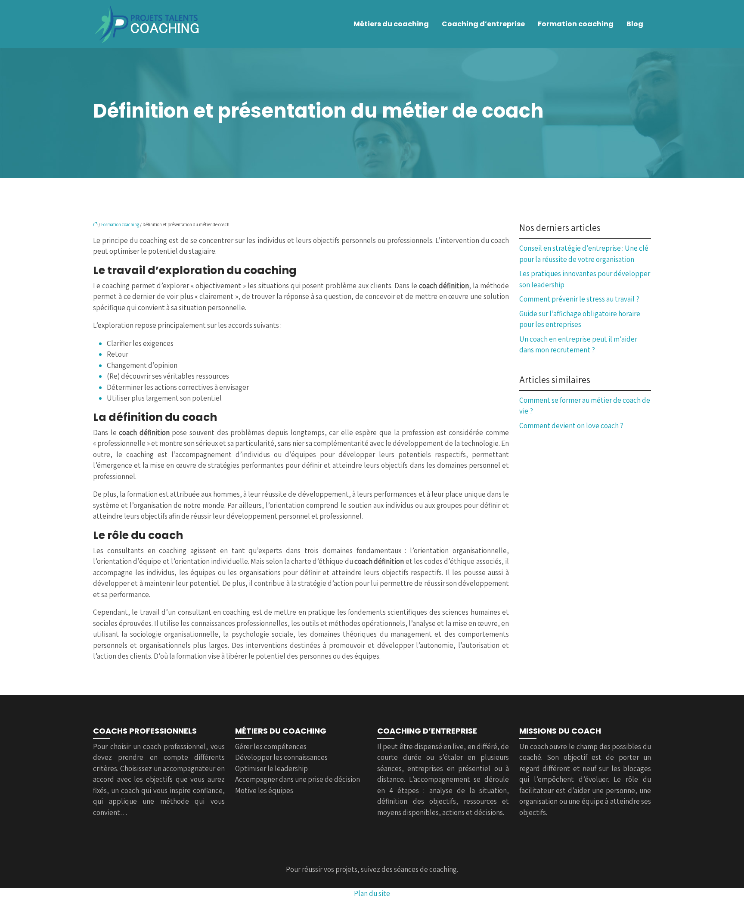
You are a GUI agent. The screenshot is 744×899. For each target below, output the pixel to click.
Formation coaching (576, 24)
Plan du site (372, 893)
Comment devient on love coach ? (571, 425)
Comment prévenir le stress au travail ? (579, 299)
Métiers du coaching (391, 24)
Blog (634, 24)
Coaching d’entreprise (483, 24)
